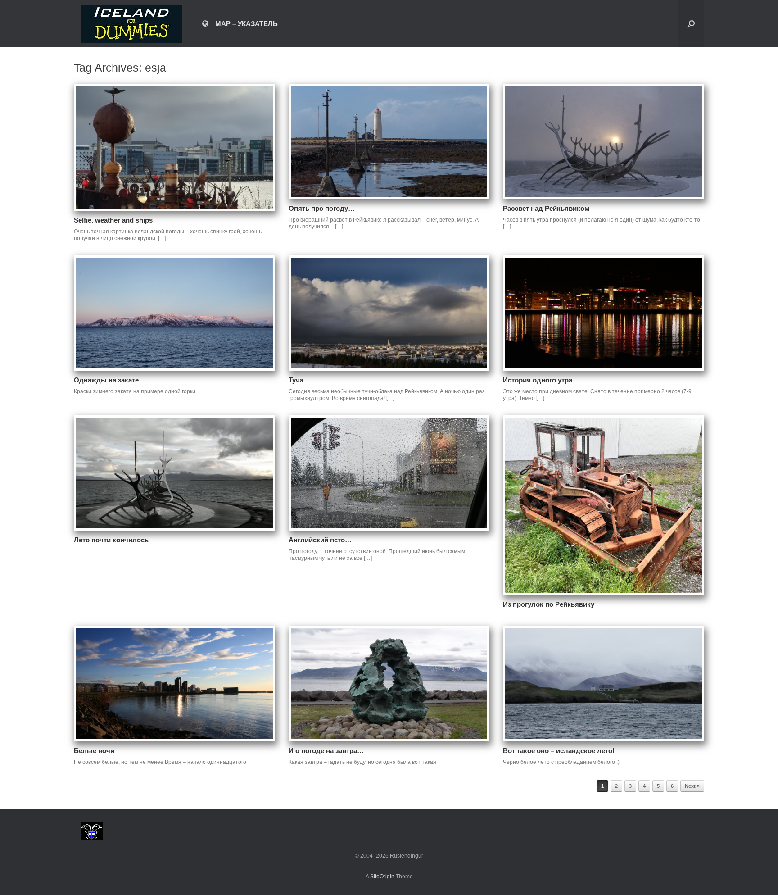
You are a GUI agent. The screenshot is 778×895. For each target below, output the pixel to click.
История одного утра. (538, 380)
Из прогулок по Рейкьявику (548, 604)
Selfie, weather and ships (113, 220)
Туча (296, 380)
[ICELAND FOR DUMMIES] (131, 23)
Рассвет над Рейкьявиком (546, 208)
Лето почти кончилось (111, 540)
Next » (692, 786)
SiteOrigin (382, 876)
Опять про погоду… (322, 208)
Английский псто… (320, 540)
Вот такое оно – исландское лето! (559, 750)
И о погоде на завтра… (326, 750)
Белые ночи (94, 750)
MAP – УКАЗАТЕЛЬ (246, 23)
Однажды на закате (106, 380)
